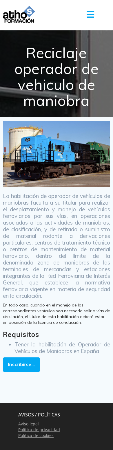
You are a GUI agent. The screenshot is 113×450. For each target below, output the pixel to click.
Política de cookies (36, 435)
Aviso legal (28, 424)
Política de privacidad (39, 429)
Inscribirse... (21, 364)
